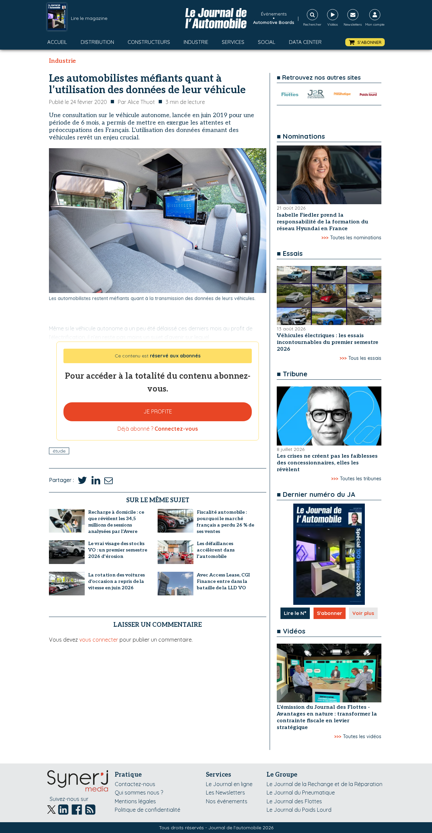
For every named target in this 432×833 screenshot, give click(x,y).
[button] (365, 42)
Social (266, 42)
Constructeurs (149, 42)
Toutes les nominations (355, 238)
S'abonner (329, 613)
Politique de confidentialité (147, 809)
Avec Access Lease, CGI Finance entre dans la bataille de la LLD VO (223, 581)
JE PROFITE (157, 411)
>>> (324, 238)
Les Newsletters (225, 792)
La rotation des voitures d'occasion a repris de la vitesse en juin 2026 (116, 581)
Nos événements (226, 801)
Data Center (305, 42)
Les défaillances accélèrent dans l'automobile (216, 550)
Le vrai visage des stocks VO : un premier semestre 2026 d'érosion (117, 550)
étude (59, 451)
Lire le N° (295, 613)
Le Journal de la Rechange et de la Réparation (324, 784)
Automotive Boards (273, 22)
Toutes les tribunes (360, 479)
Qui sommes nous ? (139, 792)
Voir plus (363, 613)
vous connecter (98, 639)
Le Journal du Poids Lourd (299, 809)
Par (136, 102)
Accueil (57, 42)
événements (274, 14)
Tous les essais (364, 358)
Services (233, 42)
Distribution (97, 42)
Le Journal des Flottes (294, 801)
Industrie (196, 42)
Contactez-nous (135, 784)
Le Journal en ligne (229, 784)
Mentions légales (135, 801)
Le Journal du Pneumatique (301, 792)
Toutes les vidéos (362, 736)
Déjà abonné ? (157, 428)
